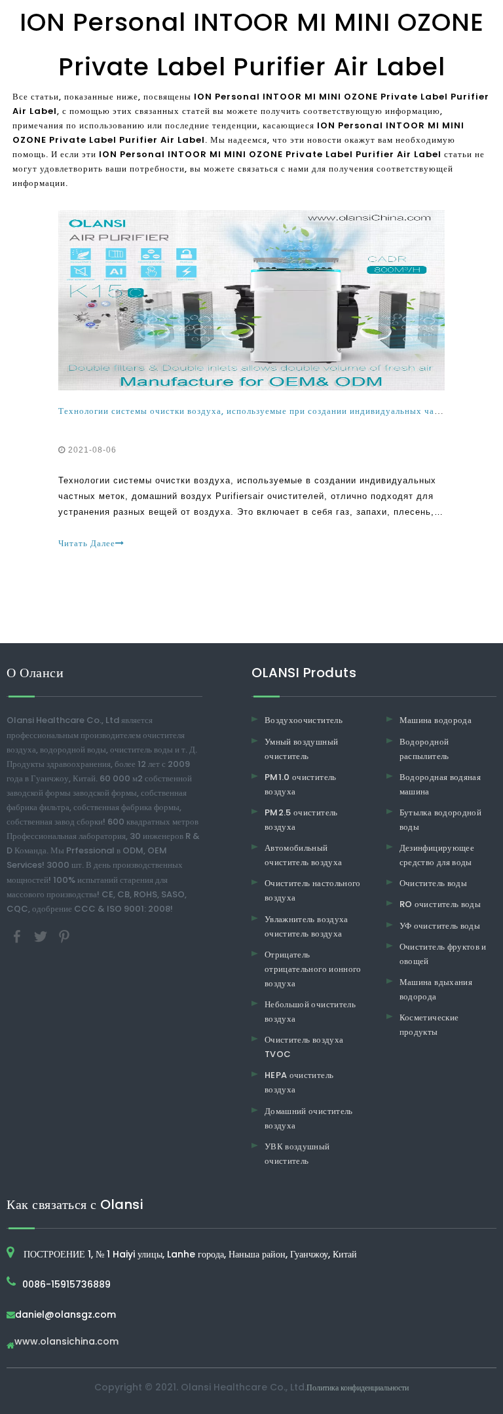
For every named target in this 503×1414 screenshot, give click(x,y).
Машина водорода (436, 720)
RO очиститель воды (440, 904)
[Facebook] (18, 935)
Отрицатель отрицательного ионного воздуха (313, 969)
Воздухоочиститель (304, 720)
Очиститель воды (433, 883)
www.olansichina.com (66, 1342)
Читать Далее (86, 543)
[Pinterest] (64, 935)
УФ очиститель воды (440, 926)
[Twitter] (42, 935)
